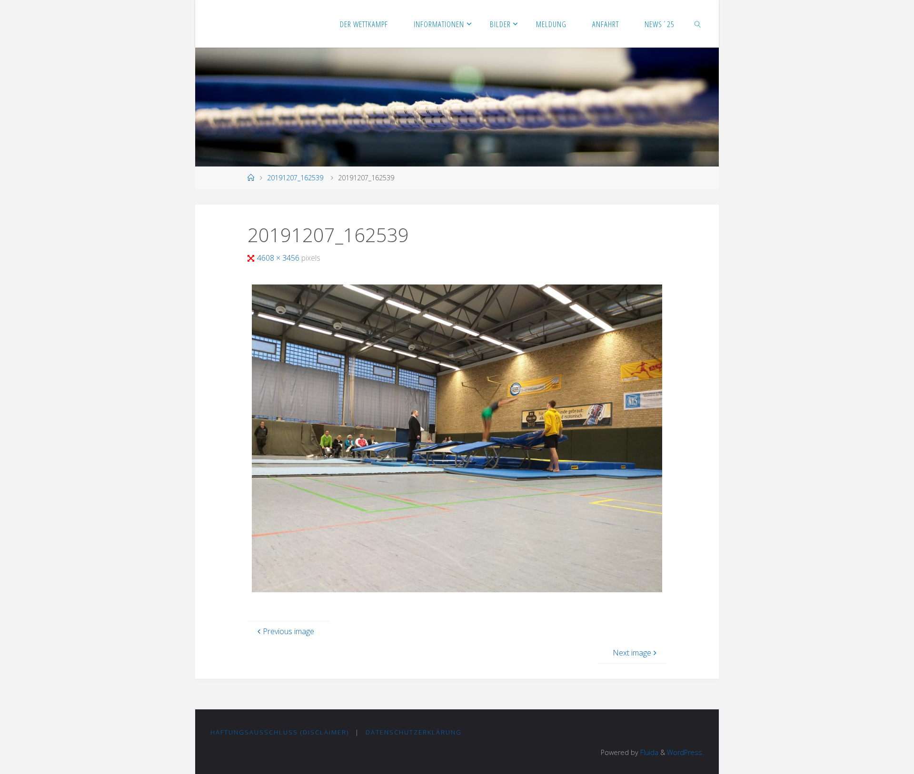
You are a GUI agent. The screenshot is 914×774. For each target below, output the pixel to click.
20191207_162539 (295, 177)
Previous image (288, 631)
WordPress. (685, 752)
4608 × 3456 (279, 258)
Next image (632, 652)
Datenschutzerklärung (414, 732)
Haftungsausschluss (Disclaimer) (279, 732)
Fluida (648, 752)
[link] (697, 24)
